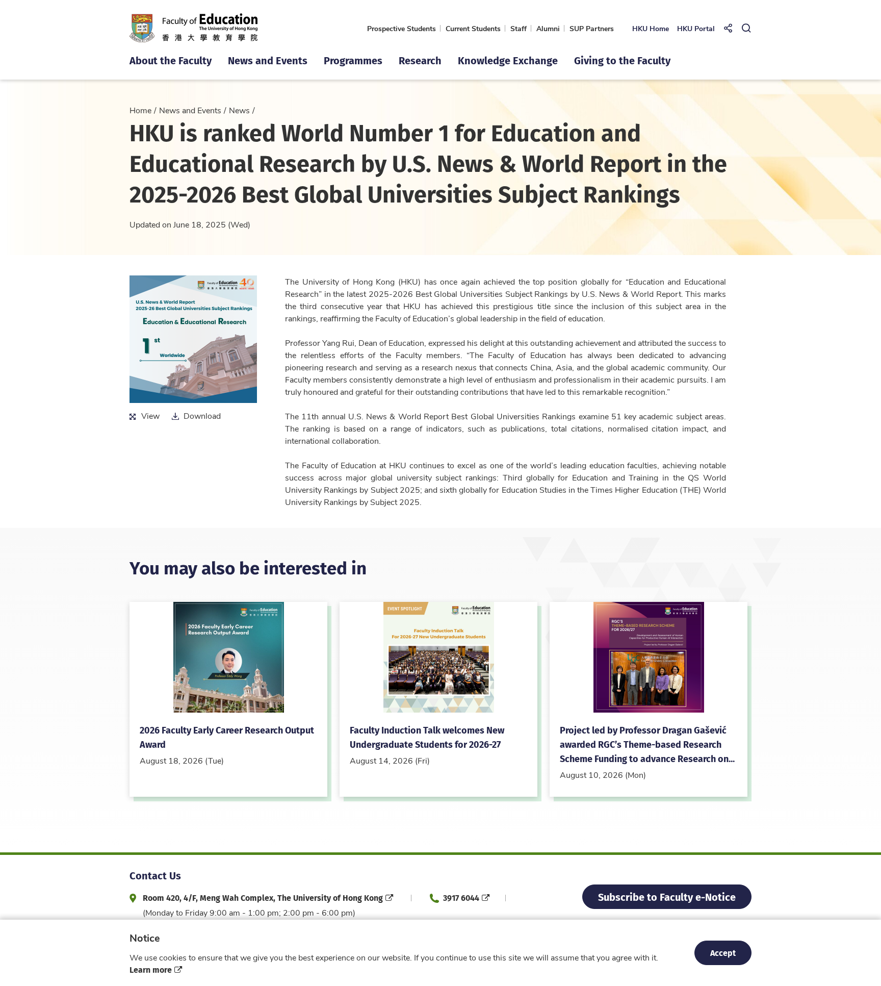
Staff (518, 28)
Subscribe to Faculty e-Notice (667, 896)
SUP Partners (591, 28)
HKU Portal (696, 28)
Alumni (548, 28)
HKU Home (650, 28)
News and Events (190, 110)
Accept (723, 952)
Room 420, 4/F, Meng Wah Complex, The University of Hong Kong (263, 897)
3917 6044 (461, 897)
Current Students (473, 28)
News (239, 110)
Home (140, 110)
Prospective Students (401, 28)
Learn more (150, 969)
